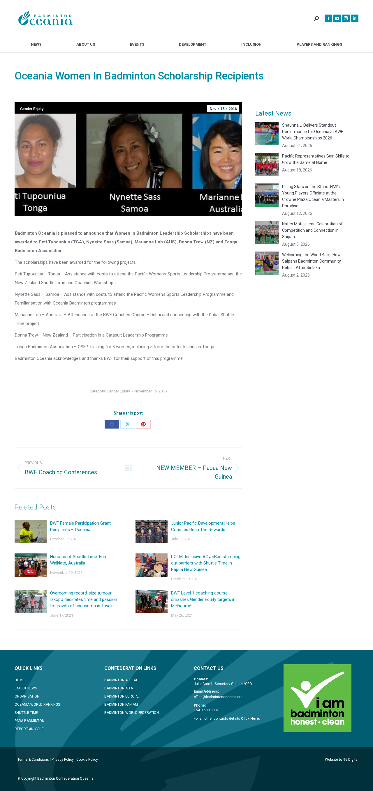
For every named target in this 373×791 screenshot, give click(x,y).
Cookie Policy (87, 760)
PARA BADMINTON (29, 721)
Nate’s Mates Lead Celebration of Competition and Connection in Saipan (312, 230)
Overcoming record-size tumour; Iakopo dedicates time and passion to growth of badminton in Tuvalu (83, 599)
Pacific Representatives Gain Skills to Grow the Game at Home (315, 159)
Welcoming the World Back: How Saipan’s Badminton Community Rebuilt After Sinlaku (311, 261)
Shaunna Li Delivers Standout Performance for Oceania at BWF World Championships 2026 (312, 131)
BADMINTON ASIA (118, 688)
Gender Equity (32, 109)
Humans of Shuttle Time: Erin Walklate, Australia (78, 560)
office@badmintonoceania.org (218, 697)
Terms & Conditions (33, 760)
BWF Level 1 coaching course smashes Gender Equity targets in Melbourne (203, 599)
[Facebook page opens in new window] (328, 18)
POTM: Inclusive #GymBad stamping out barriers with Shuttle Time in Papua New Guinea (205, 563)
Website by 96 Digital (341, 760)
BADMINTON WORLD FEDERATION (131, 713)
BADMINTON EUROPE (121, 696)
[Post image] (31, 531)
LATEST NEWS (26, 688)
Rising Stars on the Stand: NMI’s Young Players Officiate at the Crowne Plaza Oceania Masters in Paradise (313, 196)
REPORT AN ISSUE (29, 729)
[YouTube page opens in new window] (337, 18)
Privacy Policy (63, 760)
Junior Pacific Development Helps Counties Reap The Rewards (203, 526)
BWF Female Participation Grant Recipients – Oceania (80, 526)
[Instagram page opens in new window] (346, 18)
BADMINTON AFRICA (120, 680)
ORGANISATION (27, 696)
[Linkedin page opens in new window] (354, 18)
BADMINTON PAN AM (121, 704)
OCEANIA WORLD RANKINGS (37, 704)
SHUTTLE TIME (26, 713)
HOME (19, 680)
